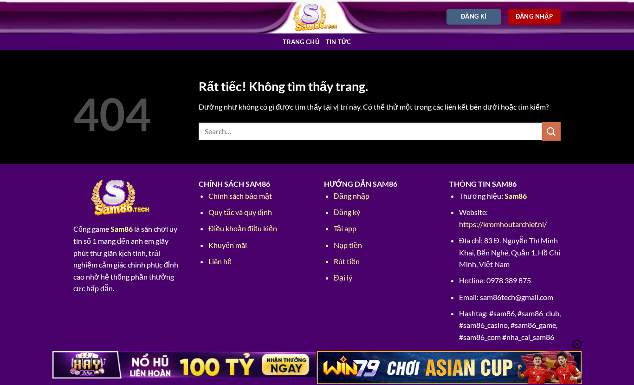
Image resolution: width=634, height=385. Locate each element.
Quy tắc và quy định (240, 212)
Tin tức (338, 42)
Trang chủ (301, 42)
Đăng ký (347, 212)
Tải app (345, 228)
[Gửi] (551, 131)
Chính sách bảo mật (240, 195)
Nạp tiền (348, 245)
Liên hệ (220, 261)
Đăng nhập (351, 195)
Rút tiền (347, 261)
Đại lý (343, 277)
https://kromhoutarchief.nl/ (503, 224)
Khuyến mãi (227, 245)
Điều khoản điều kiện (242, 228)
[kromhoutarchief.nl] (317, 16)
